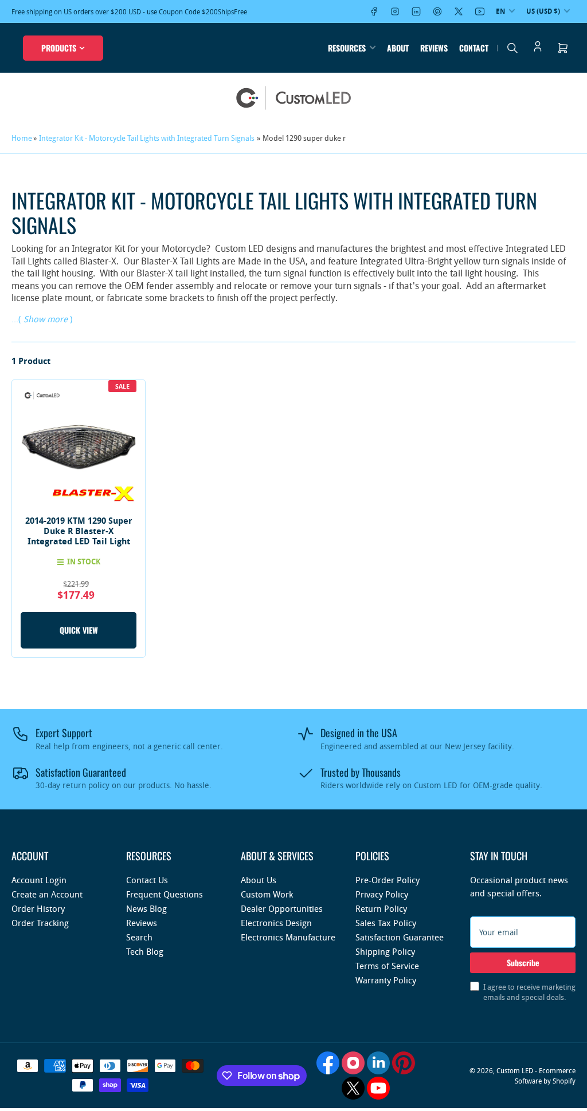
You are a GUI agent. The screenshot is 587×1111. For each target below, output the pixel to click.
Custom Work (267, 894)
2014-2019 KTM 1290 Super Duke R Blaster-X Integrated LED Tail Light (78, 531)
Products (58, 48)
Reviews (434, 48)
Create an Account (47, 894)
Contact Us (147, 879)
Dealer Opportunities (282, 908)
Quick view (79, 630)
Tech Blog (144, 951)
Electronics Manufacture (288, 937)
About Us (258, 879)
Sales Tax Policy (385, 922)
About (398, 48)
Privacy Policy (381, 894)
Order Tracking (40, 922)
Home (21, 138)
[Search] (512, 48)
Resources (347, 48)
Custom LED (514, 1070)
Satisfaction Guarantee (399, 937)
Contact (473, 48)
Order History (38, 908)
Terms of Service (387, 965)
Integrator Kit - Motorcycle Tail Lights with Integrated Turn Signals (147, 138)
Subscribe (523, 962)
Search (139, 937)
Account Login (38, 879)
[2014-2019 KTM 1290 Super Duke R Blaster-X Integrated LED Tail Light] (78, 446)
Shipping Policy (385, 951)
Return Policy (381, 908)
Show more (45, 319)
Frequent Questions (164, 894)
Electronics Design (276, 922)
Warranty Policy (385, 980)
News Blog (146, 908)
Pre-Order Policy (387, 879)
